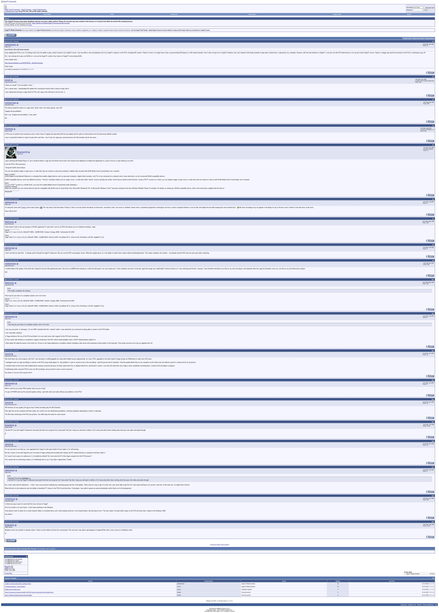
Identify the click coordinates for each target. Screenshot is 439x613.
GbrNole (9, 129)
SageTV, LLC (412, 604)
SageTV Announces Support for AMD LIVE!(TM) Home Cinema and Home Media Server (29, 592)
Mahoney (9, 222)
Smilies (7, 567)
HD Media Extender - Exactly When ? (15, 586)
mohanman (10, 103)
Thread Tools (407, 38)
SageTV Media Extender (39, 9)
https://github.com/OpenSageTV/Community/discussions (51, 23)
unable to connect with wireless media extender (18, 583)
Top (436, 604)
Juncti (8, 354)
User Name (409, 7)
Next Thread (224, 544)
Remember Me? (430, 7)
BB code (7, 566)
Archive (419, 604)
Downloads (252, 14)
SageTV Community (14, 9)
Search (409, 14)
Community (173, 14)
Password (409, 10)
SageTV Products (26, 9)
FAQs (112, 14)
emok (7, 80)
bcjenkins (9, 425)
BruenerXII (22, 152)
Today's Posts (337, 14)
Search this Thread (418, 38)
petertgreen (10, 44)
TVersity (24, 207)
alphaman (10, 202)
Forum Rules (47, 14)
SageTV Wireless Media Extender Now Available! (18, 595)
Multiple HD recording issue (12, 589)
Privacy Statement (428, 604)
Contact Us (403, 604)
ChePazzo (10, 499)
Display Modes (429, 38)
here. (30, 25)
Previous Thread (215, 544)
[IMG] (6, 569)
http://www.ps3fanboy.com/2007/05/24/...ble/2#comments (24, 63)
